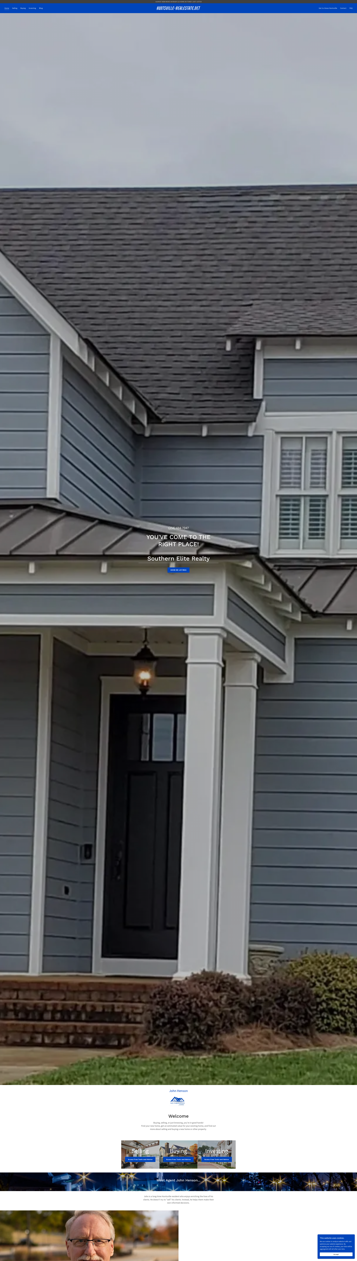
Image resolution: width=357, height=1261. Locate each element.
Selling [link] (14, 8)
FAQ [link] (351, 8)
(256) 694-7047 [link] (178, 528)
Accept (336, 1254)
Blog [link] (41, 8)
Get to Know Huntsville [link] (328, 8)
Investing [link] (32, 8)
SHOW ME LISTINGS (178, 570)
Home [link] (6, 8)
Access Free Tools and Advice (140, 1159)
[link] (178, 9)
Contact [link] (343, 8)
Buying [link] (23, 8)
